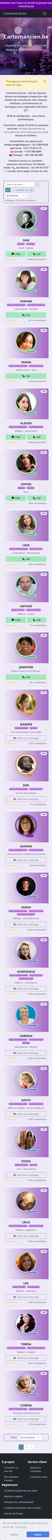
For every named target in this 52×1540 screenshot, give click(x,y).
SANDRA (26, 846)
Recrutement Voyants (11, 1478)
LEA (26, 1283)
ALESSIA (26, 423)
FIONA (26, 1161)
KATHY (26, 1100)
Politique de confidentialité (18, 1502)
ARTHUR (26, 606)
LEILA (26, 1222)
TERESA (26, 1344)
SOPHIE (26, 484)
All (8, 190)
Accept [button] (37, 1534)
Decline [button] (14, 1534)
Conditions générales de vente (20, 1490)
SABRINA (26, 1036)
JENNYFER (26, 667)
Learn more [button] (21, 1527)
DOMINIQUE (26, 972)
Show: (14, 1437)
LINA (26, 545)
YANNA (26, 362)
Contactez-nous (38, 1476)
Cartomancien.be (14, 13)
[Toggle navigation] (44, 13)
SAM (26, 240)
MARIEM (26, 724)
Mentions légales (13, 1496)
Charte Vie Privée (13, 1513)
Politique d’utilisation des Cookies (22, 1507)
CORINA (26, 1405)
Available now (23, 190)
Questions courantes (35, 1469)
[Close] (44, 81)
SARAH (26, 907)
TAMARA (26, 301)
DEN (26, 785)
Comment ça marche (11, 1469)
